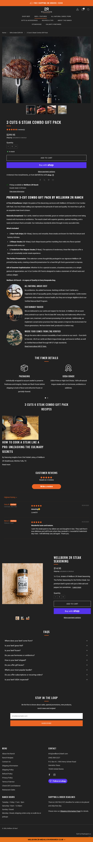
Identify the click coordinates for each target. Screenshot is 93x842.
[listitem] (46, 3)
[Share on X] (44, 180)
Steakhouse (37, 24)
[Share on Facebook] (40, 180)
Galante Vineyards (53, 24)
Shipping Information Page (70, 811)
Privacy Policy (7, 778)
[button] (46, 839)
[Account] (77, 9)
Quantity (10, 143)
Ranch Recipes (7, 758)
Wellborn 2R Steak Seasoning (67, 559)
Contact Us (6, 762)
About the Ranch (65, 20)
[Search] (88, 9)
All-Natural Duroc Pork (61, 16)
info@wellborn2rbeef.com (58, 754)
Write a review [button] (46, 486)
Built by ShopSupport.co (83, 834)
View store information (16, 191)
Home (4, 33)
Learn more (77, 587)
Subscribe (46, 723)
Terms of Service (8, 782)
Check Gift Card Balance (11, 786)
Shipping (9, 138)
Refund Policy (7, 774)
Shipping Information (10, 766)
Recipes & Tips (47, 20)
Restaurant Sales (8, 790)
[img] (36, 506)
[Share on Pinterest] (48, 180)
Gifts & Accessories (29, 20)
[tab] (45, 397)
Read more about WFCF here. (36, 346)
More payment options (46, 172)
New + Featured (41, 16)
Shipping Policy (8, 770)
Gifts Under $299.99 (16, 33)
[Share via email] (53, 180)
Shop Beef (26, 16)
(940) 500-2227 (54, 758)
